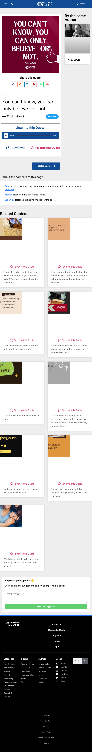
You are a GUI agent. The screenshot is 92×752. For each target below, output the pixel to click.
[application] (31, 135)
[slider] (34, 135)
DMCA (46, 743)
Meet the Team (46, 721)
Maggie (8, 194)
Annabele (9, 189)
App (57, 646)
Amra (7, 186)
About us (56, 624)
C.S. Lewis (74, 59)
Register (56, 635)
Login (57, 641)
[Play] (6, 135)
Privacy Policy (46, 732)
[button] (6, 4)
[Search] (85, 661)
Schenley (9, 199)
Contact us (46, 727)
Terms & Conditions (46, 738)
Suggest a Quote (56, 630)
